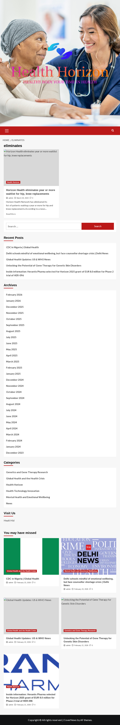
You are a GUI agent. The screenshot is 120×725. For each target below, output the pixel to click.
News (9, 503)
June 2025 (11, 343)
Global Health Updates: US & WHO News (28, 259)
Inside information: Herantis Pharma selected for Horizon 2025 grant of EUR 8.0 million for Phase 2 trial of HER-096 (60, 273)
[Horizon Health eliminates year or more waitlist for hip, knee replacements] (31, 167)
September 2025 (15, 325)
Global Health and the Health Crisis (25, 478)
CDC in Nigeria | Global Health (22, 247)
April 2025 (12, 355)
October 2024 (14, 391)
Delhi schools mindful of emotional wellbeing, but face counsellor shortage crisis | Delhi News (57, 253)
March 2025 (12, 361)
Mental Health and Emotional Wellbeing (28, 497)
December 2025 (15, 306)
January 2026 (13, 300)
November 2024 (15, 385)
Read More (11, 214)
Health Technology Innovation (22, 490)
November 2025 (15, 312)
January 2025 (13, 373)
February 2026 (14, 294)
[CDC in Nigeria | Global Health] (31, 556)
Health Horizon (13, 182)
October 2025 (14, 319)
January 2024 (13, 446)
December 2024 (15, 379)
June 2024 (11, 416)
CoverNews (70, 719)
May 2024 (11, 422)
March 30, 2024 (23, 198)
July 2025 (11, 337)
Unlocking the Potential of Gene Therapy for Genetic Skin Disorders (43, 265)
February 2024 (14, 440)
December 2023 (15, 452)
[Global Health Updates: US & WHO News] (31, 616)
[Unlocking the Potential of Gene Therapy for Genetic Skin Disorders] (88, 616)
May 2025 (11, 349)
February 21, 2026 (81, 645)
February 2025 (14, 367)
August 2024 (13, 404)
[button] (7, 130)
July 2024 (11, 410)
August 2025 (13, 331)
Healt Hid (9, 520)
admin (11, 198)
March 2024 (12, 434)
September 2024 (15, 398)
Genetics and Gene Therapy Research (27, 472)
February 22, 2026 (24, 642)
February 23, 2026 (24, 582)
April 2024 (12, 428)
